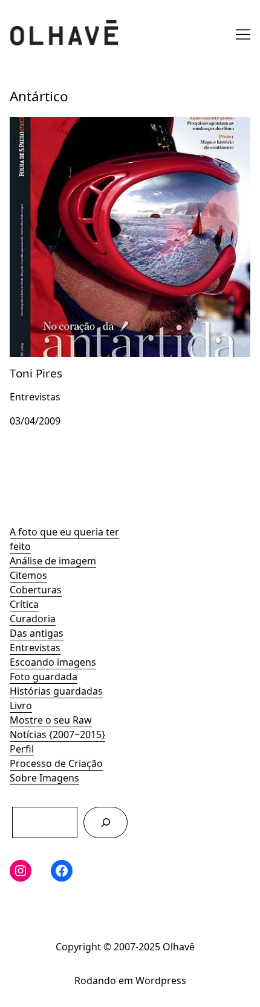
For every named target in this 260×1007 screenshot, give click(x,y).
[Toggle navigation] (243, 34)
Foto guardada (43, 676)
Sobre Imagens (44, 777)
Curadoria (33, 618)
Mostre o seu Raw (51, 720)
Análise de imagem (53, 560)
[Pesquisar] (105, 822)
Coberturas (36, 589)
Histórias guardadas (56, 691)
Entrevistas (35, 647)
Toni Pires (32, 124)
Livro (21, 705)
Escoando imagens (53, 662)
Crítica (24, 604)
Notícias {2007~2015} (57, 734)
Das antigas (36, 633)
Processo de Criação (56, 763)
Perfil (22, 749)
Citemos (28, 575)
